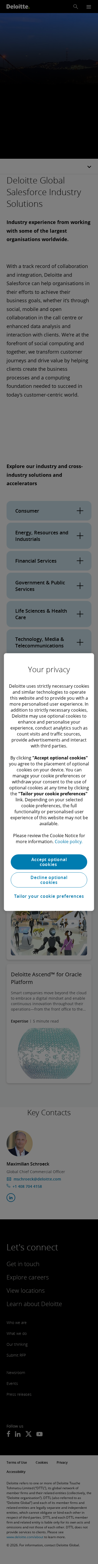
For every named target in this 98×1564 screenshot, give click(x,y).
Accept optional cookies (49, 861)
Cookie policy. (68, 842)
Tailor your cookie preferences (49, 896)
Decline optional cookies (49, 879)
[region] (49, 782)
